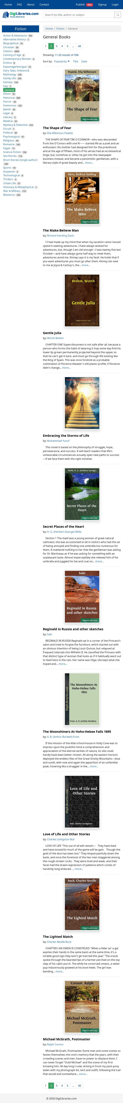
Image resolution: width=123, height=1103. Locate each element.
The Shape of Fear (57, 128)
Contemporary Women (17, 59)
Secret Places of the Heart (63, 526)
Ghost (7, 93)
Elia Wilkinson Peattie (60, 133)
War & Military (11, 191)
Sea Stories (10, 156)
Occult (7, 128)
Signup (102, 4)
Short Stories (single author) (20, 160)
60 (79, 46)
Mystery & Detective (15, 125)
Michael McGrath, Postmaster (66, 1039)
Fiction (60, 28)
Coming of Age (12, 55)
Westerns (9, 195)
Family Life (9, 78)
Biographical (10, 43)
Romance (9, 144)
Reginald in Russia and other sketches (73, 629)
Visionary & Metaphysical (18, 187)
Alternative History (14, 39)
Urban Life (9, 183)
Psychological (11, 136)
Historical (9, 97)
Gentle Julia (52, 333)
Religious (8, 140)
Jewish (7, 109)
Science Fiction (12, 152)
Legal (6, 113)
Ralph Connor (55, 1044)
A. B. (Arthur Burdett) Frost (63, 737)
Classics (8, 51)
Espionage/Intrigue (15, 66)
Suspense (9, 171)
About (30, 4)
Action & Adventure (15, 35)
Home (8, 4)
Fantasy (7, 82)
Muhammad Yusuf (58, 441)
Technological (11, 175)
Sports (7, 167)
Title (75, 61)
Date (84, 61)
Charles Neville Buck (59, 942)
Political (8, 132)
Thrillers (8, 179)
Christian (8, 47)
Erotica (7, 62)
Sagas (6, 148)
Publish (84, 4)
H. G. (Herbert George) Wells (64, 532)
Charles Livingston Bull (60, 839)
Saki (49, 634)
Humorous (9, 105)
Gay (5, 86)
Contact (44, 4)
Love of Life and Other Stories (66, 834)
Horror (7, 101)
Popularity (60, 61)
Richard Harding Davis (60, 235)
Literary (7, 117)
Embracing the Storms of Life (66, 435)
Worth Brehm (55, 338)
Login (115, 4)
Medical (8, 121)
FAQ (19, 4)
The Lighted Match (58, 936)
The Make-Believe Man (61, 230)
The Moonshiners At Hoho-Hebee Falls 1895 (77, 731)
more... (89, 162)
